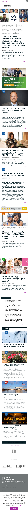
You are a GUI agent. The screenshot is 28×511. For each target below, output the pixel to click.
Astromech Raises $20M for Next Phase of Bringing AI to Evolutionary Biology (13, 305)
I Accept (14, 508)
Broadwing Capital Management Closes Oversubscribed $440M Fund (13, 310)
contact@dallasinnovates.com (9, 485)
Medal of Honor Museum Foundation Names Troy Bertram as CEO (14, 396)
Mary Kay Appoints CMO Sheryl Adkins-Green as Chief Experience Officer (13, 153)
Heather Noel (6, 283)
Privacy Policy (18, 505)
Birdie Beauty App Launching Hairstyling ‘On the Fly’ (13, 279)
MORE (23, 61)
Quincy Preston (6, 50)
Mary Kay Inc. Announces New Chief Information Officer (13, 111)
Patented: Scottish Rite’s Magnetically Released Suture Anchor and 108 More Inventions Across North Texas (13, 321)
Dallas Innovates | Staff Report (9, 157)
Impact (15, 490)
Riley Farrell (6, 241)
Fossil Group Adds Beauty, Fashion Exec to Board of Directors (13, 176)
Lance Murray (6, 115)
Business (4, 490)
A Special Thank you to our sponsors (15, 442)
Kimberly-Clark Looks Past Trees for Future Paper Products (13, 301)
